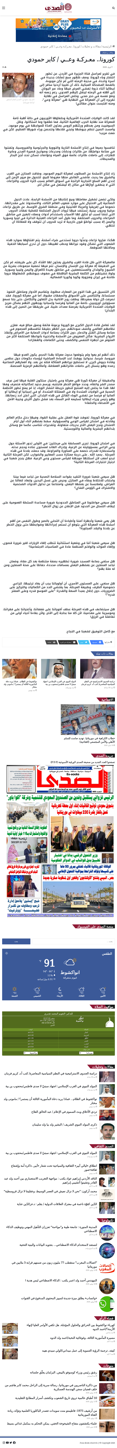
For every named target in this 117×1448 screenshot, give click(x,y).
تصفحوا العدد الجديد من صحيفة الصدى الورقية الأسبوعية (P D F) (83, 762)
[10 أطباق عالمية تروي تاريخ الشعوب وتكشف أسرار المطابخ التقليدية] (107, 1401)
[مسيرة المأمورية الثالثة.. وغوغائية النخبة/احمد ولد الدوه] (10, 1341)
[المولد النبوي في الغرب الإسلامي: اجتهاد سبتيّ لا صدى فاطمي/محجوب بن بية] (58, 669)
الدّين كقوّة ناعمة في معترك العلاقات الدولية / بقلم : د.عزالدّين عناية (57, 1204)
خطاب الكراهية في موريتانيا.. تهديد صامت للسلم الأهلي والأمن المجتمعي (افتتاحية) (89, 739)
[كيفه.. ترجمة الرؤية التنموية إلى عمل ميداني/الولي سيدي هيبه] (10, 1354)
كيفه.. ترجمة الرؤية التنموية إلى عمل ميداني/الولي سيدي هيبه (78, 1350)
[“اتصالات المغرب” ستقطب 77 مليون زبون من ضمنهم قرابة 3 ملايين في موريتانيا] (107, 1268)
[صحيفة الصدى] (58, 7)
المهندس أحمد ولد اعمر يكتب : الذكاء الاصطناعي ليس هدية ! (61, 1280)
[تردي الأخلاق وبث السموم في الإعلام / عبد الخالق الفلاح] (107, 1115)
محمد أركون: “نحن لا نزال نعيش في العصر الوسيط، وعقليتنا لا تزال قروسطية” (50, 1191)
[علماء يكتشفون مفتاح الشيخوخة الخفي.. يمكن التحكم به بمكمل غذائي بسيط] (107, 1426)
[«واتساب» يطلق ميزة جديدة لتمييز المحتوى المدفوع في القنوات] (107, 1304)
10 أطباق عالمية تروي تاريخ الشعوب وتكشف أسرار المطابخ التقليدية (56, 1398)
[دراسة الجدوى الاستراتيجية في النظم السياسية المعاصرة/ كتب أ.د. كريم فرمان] (97, 669)
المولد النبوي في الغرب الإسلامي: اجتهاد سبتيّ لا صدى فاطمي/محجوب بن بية (59, 682)
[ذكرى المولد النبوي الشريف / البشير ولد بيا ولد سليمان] (107, 1131)
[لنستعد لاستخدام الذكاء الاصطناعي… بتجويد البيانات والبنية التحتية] (107, 1251)
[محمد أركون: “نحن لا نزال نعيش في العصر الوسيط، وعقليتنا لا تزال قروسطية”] (107, 1194)
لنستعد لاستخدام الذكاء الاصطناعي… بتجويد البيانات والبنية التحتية (58, 1245)
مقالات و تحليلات (91, 46)
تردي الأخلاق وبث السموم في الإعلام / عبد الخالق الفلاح (64, 1112)
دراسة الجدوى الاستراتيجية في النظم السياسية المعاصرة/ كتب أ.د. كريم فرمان (98, 682)
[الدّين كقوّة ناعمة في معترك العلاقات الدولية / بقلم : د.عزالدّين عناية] (107, 1208)
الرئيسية (107, 46)
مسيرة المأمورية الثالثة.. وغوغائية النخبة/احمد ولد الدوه (82, 1338)
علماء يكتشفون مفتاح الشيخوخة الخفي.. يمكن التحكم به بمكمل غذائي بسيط (52, 1423)
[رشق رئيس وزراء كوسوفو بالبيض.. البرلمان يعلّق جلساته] (107, 1375)
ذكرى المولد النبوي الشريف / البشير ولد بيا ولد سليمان (64, 1124)
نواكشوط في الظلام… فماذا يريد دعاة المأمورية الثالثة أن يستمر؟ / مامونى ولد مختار (20, 684)
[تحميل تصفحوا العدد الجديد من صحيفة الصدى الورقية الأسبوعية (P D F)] (60, 918)
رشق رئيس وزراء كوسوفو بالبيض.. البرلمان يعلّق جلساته (63, 1372)
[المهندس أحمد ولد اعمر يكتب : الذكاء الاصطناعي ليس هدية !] (107, 1286)
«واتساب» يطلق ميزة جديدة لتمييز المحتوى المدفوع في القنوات (59, 1298)
